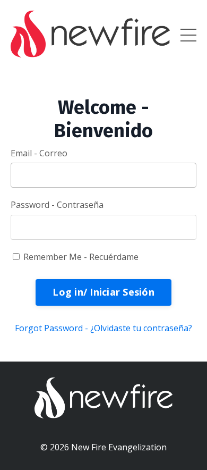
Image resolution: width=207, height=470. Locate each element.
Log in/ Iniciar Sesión (103, 292)
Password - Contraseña (57, 205)
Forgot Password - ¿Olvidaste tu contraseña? (103, 328)
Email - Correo (39, 153)
